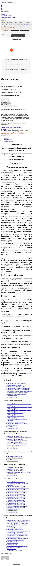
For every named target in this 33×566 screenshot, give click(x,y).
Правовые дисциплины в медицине (16, 69)
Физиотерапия (5, 99)
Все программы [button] (17, 36)
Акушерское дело (5, 104)
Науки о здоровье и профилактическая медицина (17, 60)
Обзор (6, 138)
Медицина (9, 127)
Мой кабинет (16, 564)
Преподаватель (8, 141)
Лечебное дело (5, 100)
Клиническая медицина (15, 64)
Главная (3, 127)
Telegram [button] (6, 30)
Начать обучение (5, 135)
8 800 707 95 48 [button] (15, 30)
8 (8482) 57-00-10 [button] (24, 30)
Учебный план (8, 139)
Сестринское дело (6, 102)
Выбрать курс (4, 11)
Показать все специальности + (9, 106)
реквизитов (25, 24)
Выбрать (3, 20)
